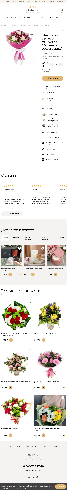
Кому (56, 17)
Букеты (9, 17)
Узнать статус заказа (11, 1)
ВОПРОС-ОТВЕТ (46, 446)
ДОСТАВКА (10, 446)
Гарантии (35, 1)
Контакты (51, 1)
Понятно (60, 487)
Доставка (22, 1)
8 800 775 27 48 (33, 466)
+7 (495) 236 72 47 (33, 470)
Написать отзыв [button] (13, 213)
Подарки (26, 17)
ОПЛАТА (18, 446)
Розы (17, 17)
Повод (40, 17)
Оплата (28, 1)
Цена (49, 17)
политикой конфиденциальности (14, 488)
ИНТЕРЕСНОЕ (36, 446)
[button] (2, 9)
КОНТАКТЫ (57, 446)
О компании (43, 1)
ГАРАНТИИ (26, 446)
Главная (3, 25)
